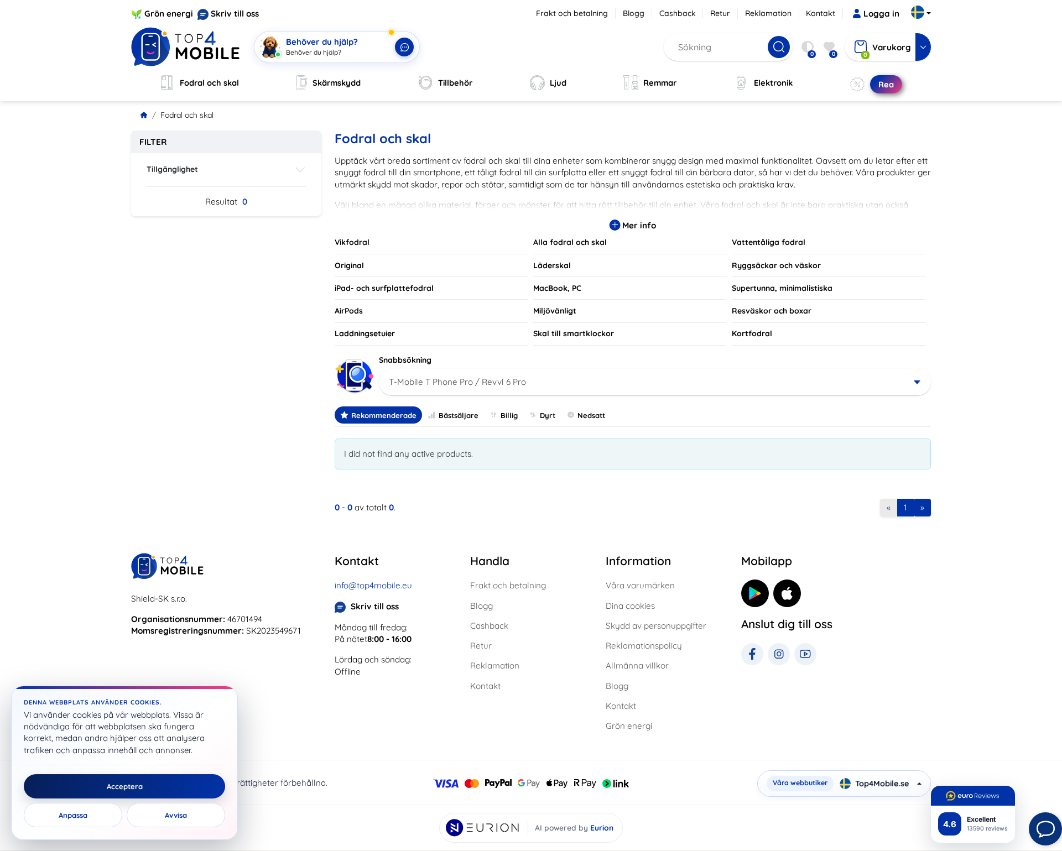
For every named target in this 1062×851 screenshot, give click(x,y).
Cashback (677, 13)
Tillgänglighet (172, 169)
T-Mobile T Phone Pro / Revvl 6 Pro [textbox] (457, 382)
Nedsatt (591, 415)
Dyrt (547, 415)
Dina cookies (630, 606)
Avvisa (176, 815)
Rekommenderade (384, 415)
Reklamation (768, 13)
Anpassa (73, 815)
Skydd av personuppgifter (656, 625)
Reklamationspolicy (644, 645)
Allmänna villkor (637, 665)
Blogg (633, 13)
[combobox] (655, 382)
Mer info (638, 225)
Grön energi (168, 13)
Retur (720, 13)
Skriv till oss (235, 13)
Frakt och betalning (572, 13)
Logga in (881, 13)
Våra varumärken (640, 585)
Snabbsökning (405, 360)
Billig (509, 415)
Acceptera (125, 786)
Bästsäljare (458, 415)
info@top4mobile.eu (373, 585)
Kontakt (820, 13)
